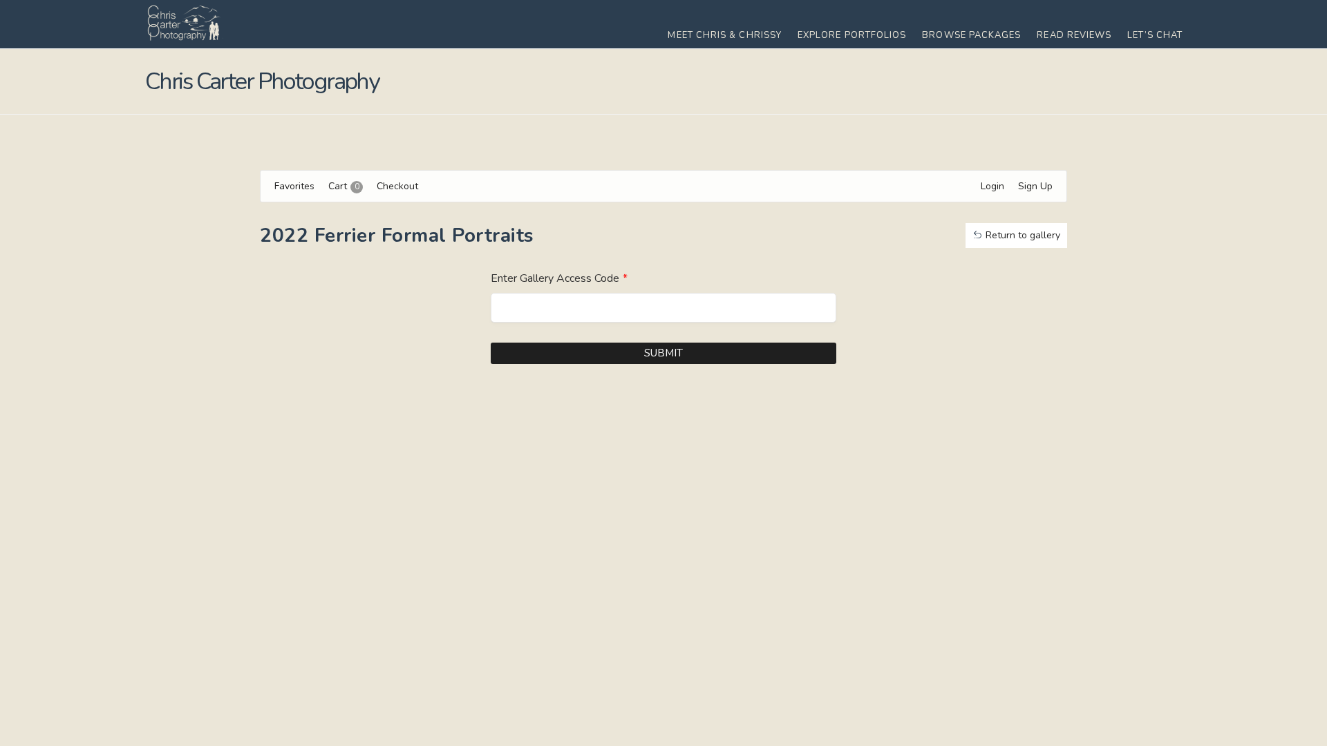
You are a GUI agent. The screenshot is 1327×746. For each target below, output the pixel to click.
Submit (663, 353)
